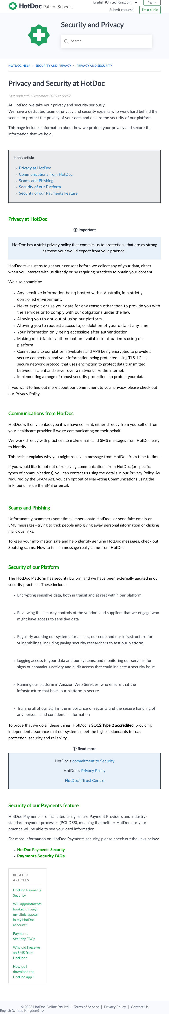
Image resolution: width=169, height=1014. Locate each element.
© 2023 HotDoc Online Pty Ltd (45, 1007)
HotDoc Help (19, 65)
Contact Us (140, 1007)
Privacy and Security (94, 65)
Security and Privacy (53, 65)
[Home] (40, 9)
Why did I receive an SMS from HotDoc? (26, 953)
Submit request (121, 10)
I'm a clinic (150, 10)
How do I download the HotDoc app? (23, 972)
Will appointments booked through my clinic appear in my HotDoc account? (27, 914)
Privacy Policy (115, 1007)
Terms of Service (86, 1007)
